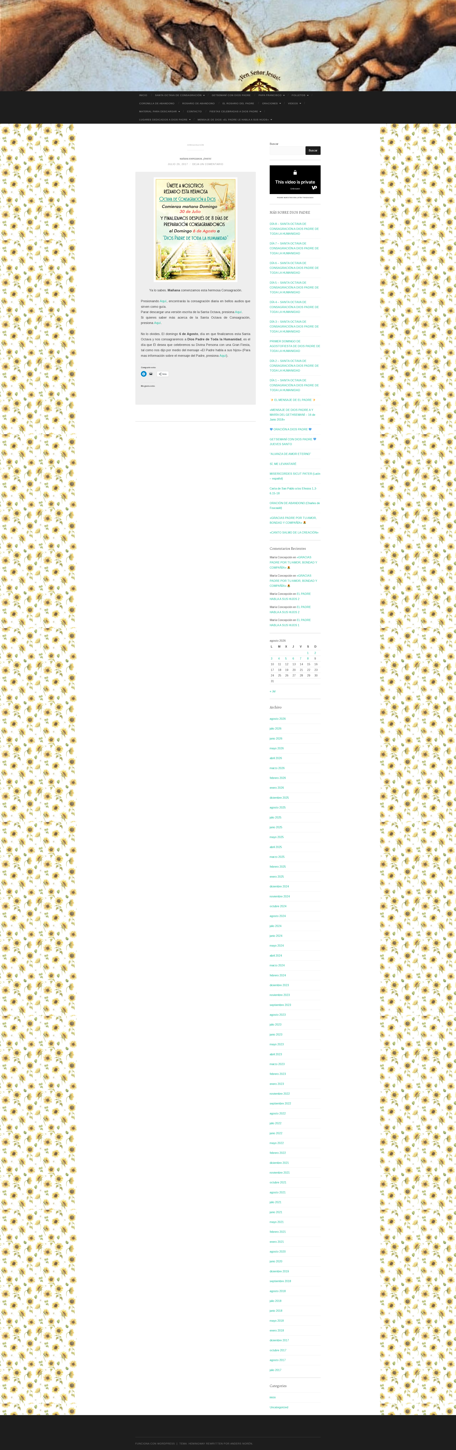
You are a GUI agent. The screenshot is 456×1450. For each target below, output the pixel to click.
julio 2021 (275, 1202)
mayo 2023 (277, 1044)
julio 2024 (275, 926)
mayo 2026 (277, 748)
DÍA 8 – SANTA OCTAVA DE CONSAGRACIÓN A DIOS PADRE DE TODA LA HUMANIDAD (294, 228)
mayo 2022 (277, 1143)
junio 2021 (276, 1212)
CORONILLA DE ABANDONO (157, 103)
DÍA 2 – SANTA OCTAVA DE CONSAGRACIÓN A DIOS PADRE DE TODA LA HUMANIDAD (294, 365)
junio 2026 (276, 738)
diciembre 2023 (279, 985)
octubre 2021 (278, 1182)
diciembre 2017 (279, 1340)
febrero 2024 (278, 975)
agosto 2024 (278, 916)
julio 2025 (275, 817)
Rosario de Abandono (198, 103)
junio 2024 (276, 935)
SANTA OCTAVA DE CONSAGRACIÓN (178, 95)
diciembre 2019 (279, 1271)
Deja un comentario (207, 164)
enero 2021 (277, 1241)
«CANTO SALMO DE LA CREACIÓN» (294, 532)
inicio (273, 1397)
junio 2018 (276, 1310)
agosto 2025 (278, 807)
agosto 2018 (278, 1291)
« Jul (272, 691)
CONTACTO (194, 111)
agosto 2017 (278, 1360)
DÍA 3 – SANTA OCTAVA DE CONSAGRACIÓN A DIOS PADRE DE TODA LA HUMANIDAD (294, 326)
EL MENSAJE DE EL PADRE (293, 399)
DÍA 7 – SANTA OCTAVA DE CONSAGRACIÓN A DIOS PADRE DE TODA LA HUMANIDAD (294, 248)
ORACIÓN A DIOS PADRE (291, 429)
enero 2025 (277, 876)
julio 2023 (275, 1024)
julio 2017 (275, 1370)
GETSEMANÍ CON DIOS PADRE (231, 95)
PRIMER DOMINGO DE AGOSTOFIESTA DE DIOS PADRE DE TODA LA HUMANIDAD (295, 346)
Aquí (163, 301)
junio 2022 (276, 1133)
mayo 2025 (277, 837)
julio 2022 (275, 1123)
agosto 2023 (278, 1014)
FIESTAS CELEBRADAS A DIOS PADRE (234, 111)
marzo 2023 (277, 1064)
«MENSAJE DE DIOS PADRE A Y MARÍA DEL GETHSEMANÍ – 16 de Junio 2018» (292, 414)
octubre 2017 (278, 1350)
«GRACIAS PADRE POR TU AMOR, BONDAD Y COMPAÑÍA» (293, 562)
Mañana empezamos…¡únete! (195, 158)
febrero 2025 (278, 866)
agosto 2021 (278, 1192)
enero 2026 (277, 787)
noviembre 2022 (280, 1093)
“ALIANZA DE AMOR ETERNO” (290, 453)
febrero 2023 (278, 1073)
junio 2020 (276, 1261)
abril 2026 (276, 758)
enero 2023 (277, 1083)
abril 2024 (276, 955)
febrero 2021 (278, 1231)
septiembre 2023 (280, 1004)
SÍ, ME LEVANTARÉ (283, 463)
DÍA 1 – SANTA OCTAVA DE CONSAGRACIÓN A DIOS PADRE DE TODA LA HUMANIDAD (294, 385)
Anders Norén (241, 1443)
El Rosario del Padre (238, 103)
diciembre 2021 (279, 1162)
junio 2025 (276, 827)
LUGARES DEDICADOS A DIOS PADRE (163, 119)
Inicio (143, 95)
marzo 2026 (277, 768)
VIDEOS (293, 103)
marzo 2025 (277, 856)
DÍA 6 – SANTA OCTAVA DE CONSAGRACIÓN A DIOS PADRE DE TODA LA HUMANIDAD (294, 268)
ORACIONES (270, 103)
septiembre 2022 (280, 1103)
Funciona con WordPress (155, 1443)
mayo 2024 (277, 945)
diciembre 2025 (279, 797)
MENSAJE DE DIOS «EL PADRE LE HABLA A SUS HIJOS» (233, 119)
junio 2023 (276, 1034)
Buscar (274, 143)
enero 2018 (277, 1330)
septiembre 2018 (280, 1281)
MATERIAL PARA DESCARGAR (158, 111)
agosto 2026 (278, 718)
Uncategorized (279, 1407)
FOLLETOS (298, 95)
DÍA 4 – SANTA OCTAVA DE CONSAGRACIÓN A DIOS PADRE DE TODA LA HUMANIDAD (294, 307)
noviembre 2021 (280, 1172)
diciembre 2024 (279, 886)
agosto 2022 (278, 1113)
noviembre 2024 (280, 896)
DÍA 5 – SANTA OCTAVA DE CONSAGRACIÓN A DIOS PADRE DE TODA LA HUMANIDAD (294, 287)
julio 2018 (275, 1300)
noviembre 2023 (280, 994)
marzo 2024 (277, 965)
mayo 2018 (277, 1320)
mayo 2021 (277, 1222)
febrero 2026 (278, 777)
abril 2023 (276, 1054)
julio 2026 (275, 728)
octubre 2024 (278, 906)
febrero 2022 (278, 1152)
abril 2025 (276, 847)
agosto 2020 (278, 1251)
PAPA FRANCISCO (270, 95)
